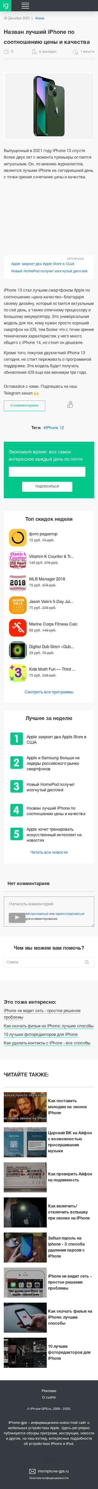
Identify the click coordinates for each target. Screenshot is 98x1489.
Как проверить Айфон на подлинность (70, 1177)
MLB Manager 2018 (47, 579)
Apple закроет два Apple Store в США (43, 264)
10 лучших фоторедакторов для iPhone (69, 1352)
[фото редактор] (19, 537)
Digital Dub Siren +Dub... (51, 647)
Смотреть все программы (49, 692)
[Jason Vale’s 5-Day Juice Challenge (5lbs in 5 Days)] (19, 605)
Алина (39, 18)
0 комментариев (24, 405)
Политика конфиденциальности (49, 1478)
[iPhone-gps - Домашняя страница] (5, 5)
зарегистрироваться (69, 914)
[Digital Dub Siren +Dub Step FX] (19, 650)
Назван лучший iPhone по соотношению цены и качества (56, 811)
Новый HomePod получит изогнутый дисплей (49, 271)
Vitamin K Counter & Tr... (51, 557)
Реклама (49, 1391)
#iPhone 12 (53, 428)
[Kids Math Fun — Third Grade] (19, 673)
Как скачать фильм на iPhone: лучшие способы (70, 1317)
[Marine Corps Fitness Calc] (19, 628)
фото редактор (43, 534)
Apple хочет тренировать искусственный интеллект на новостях (54, 835)
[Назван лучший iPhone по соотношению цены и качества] (49, 106)
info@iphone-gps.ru (53, 1471)
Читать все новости (49, 852)
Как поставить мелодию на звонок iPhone (67, 1107)
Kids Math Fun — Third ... (52, 669)
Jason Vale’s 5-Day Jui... (51, 602)
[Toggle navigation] (25, 5)
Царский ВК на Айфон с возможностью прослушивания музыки (70, 1142)
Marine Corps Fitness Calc (53, 624)
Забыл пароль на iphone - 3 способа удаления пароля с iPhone (66, 1247)
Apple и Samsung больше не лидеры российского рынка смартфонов (53, 764)
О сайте (49, 1397)
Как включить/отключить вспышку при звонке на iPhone (69, 1212)
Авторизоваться (36, 914)
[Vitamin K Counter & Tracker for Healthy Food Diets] (19, 560)
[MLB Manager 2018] (19, 582)
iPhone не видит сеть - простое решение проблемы (70, 1282)
